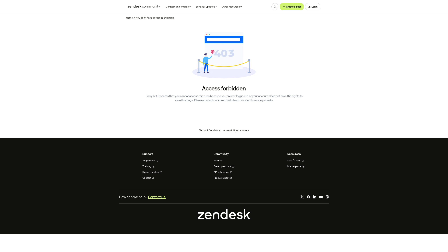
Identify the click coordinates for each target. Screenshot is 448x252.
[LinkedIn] (314, 197)
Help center (149, 160)
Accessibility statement (236, 130)
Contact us (148, 177)
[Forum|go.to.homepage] (144, 6)
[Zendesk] (224, 218)
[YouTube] (321, 197)
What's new (294, 160)
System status (150, 172)
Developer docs (222, 166)
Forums (218, 160)
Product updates (223, 177)
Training (147, 166)
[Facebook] (308, 197)
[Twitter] (302, 197)
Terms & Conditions (209, 130)
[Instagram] (327, 197)
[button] (292, 6)
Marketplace (294, 166)
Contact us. (157, 197)
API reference (221, 172)
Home (129, 17)
